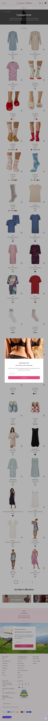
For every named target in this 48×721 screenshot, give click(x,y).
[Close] (41, 340)
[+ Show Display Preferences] (45, 718)
